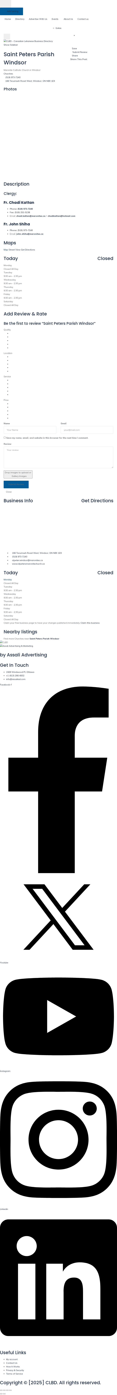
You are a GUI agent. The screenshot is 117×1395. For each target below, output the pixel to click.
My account (12, 1359)
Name (7, 423)
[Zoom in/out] (10, 1390)
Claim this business (90, 622)
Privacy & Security (15, 1370)
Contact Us (11, 1363)
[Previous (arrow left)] (1, 1393)
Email (63, 423)
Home (8, 19)
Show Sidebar (11, 44)
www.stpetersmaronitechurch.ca (28, 563)
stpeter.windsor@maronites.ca (27, 560)
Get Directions (97, 500)
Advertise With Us (38, 19)
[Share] (4, 1390)
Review (7, 444)
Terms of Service (14, 1373)
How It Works (13, 1366)
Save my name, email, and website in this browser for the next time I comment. (47, 437)
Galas (58, 28)
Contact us (83, 19)
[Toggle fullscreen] (7, 1390)
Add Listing (12, 11)
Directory (19, 19)
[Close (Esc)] (1, 1390)
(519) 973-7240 (12, 77)
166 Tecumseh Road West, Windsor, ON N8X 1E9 (30, 81)
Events (55, 19)
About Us (68, 19)
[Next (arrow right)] (4, 1393)
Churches (8, 73)
